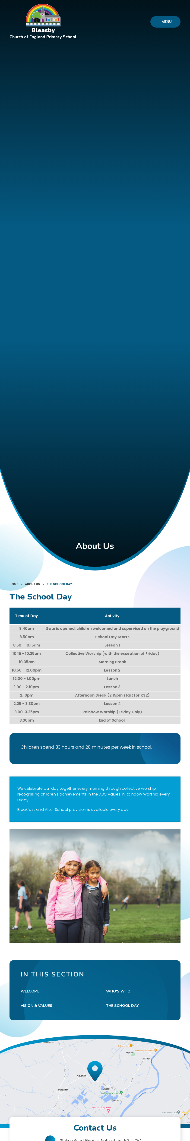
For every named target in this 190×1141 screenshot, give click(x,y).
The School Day (59, 584)
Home (14, 584)
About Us (32, 584)
